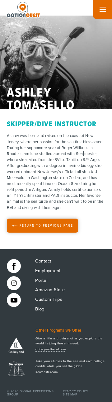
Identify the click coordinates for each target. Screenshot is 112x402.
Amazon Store (50, 289)
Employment (47, 270)
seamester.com (46, 372)
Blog (39, 309)
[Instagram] (14, 283)
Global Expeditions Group (30, 393)
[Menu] (102, 9)
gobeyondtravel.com (50, 349)
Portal (41, 280)
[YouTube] (14, 300)
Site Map (70, 394)
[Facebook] (14, 266)
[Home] (23, 8)
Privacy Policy (75, 391)
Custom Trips (48, 299)
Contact (43, 261)
